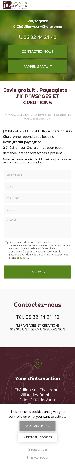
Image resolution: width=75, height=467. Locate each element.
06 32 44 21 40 (40, 37)
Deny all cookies (38, 437)
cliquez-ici (22, 257)
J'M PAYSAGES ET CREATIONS (20, 114)
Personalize (39, 449)
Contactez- (37, 51)
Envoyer (37, 272)
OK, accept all (39, 426)
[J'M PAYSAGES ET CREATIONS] (33, 5)
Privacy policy (39, 457)
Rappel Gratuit (37, 66)
